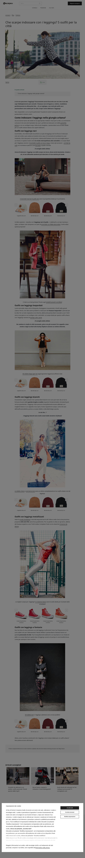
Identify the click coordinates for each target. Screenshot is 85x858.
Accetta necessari (69, 812)
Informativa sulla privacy (42, 847)
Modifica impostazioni (69, 816)
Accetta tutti (70, 807)
